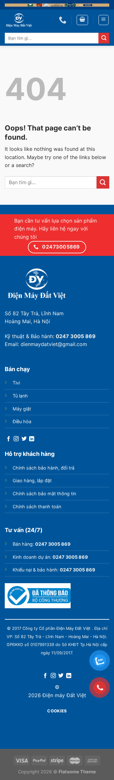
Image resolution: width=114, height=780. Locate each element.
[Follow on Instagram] (16, 439)
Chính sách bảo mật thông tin (44, 493)
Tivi (16, 382)
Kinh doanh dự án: (50, 557)
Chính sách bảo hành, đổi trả (43, 467)
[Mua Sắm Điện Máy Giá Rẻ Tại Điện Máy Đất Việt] (27, 20)
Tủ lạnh (20, 395)
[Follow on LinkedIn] (31, 439)
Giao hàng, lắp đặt (32, 480)
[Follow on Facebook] (8, 439)
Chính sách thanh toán (37, 506)
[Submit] (103, 38)
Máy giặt (22, 408)
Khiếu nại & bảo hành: (54, 569)
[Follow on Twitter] (24, 439)
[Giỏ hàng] (82, 20)
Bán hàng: (42, 544)
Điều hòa (22, 421)
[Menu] (103, 20)
